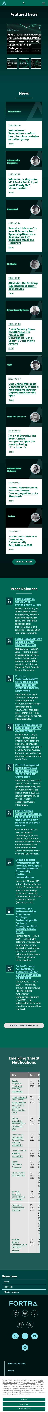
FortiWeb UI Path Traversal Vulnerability (19, 1153)
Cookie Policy (12, 1382)
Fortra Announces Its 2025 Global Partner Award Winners (28, 728)
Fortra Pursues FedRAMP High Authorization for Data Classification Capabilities (28, 972)
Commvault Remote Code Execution (18, 1208)
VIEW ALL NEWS (24, 561)
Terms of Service (29, 1382)
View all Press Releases (24, 1025)
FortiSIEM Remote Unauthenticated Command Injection (19, 1244)
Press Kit (8, 1286)
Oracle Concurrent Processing (17, 1164)
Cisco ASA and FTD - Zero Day (18, 1174)
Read (11, 143)
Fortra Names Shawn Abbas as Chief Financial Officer (28, 642)
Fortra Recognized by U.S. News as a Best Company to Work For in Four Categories (27, 770)
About (11, 1371)
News (6, 1281)
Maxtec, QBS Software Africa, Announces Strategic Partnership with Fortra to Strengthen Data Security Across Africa (27, 920)
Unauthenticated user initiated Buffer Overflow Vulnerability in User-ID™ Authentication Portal (19, 1105)
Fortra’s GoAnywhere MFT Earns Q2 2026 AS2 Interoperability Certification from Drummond (27, 683)
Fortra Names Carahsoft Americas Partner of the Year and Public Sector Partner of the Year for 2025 (28, 818)
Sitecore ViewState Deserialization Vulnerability (18, 1195)
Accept (24, 1400)
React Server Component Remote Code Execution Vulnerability (18, 1140)
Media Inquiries (11, 1292)
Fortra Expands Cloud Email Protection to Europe (28, 601)
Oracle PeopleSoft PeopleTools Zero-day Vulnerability (17, 1086)
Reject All (24, 1404)
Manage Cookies (24, 1409)
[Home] (4, 3)
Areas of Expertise (17, 1364)
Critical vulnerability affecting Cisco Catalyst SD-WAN (19, 1123)
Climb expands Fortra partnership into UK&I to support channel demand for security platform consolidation (29, 868)
